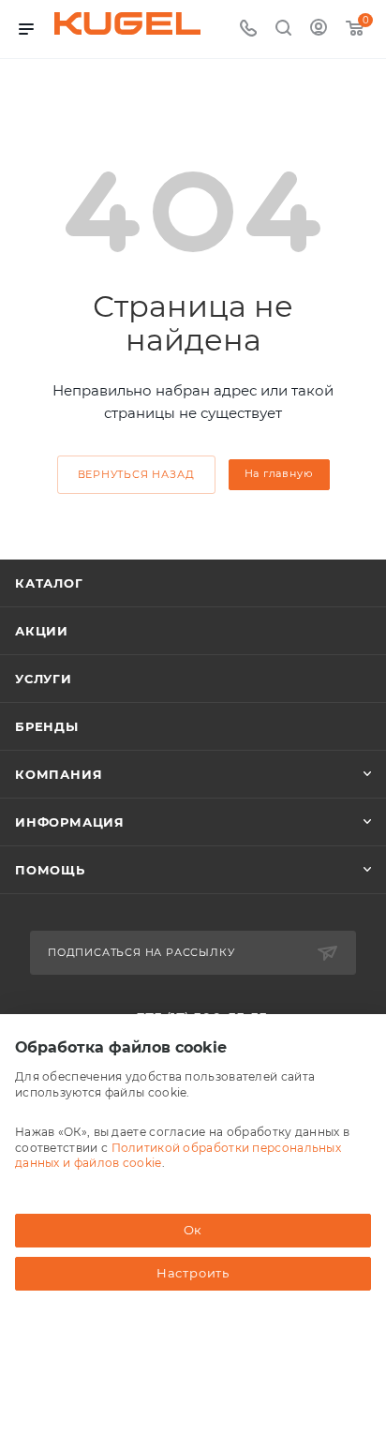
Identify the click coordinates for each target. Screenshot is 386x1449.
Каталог (49, 582)
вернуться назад (136, 474)
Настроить (193, 1272)
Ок (193, 1229)
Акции (41, 630)
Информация (70, 821)
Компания (58, 774)
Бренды (47, 726)
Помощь (50, 869)
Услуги (43, 678)
